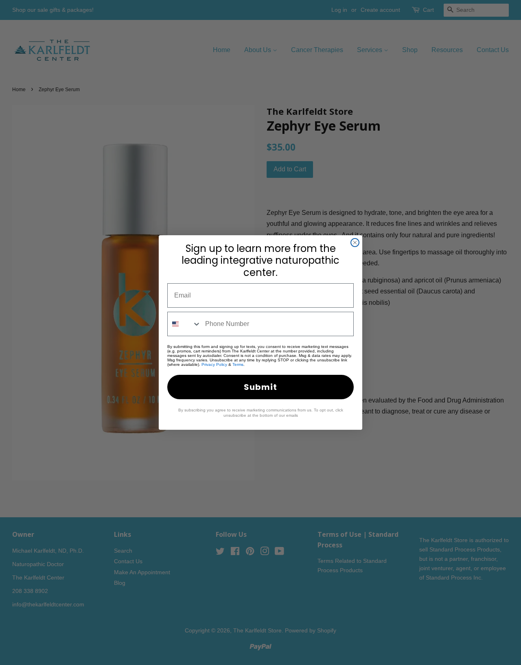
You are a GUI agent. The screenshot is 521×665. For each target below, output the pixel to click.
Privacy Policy (214, 364)
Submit (260, 387)
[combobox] (184, 324)
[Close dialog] (355, 242)
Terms (237, 364)
